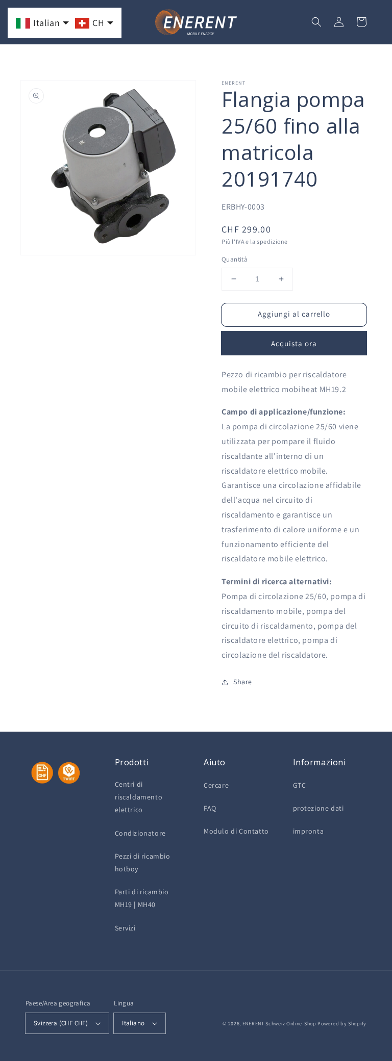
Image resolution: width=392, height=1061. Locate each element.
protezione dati (318, 808)
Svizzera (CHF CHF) (61, 1023)
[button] (316, 22)
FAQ (210, 808)
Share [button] (242, 681)
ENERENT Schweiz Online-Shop (279, 1023)
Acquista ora (294, 343)
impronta (308, 831)
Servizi (125, 928)
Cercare (216, 785)
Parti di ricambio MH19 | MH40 (142, 898)
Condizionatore (140, 833)
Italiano (133, 1023)
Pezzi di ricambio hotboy (142, 862)
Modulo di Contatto (236, 831)
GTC (299, 785)
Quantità (235, 259)
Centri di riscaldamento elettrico (139, 797)
